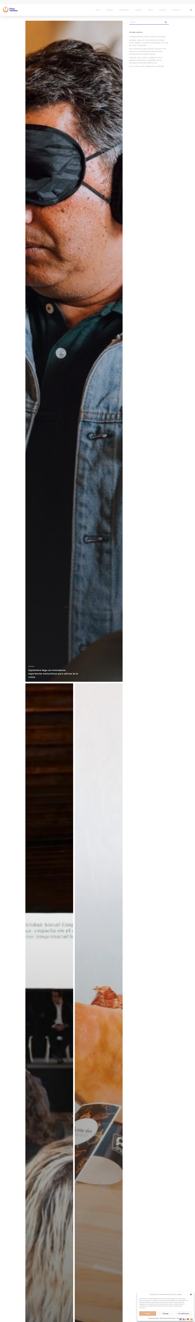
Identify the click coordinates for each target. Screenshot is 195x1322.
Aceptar (147, 1313)
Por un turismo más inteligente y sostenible (146, 66)
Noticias (31, 666)
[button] (191, 1294)
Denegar (165, 1313)
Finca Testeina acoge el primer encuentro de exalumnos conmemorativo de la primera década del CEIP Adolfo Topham (147, 51)
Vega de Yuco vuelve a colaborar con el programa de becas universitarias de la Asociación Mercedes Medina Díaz (145, 60)
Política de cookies (153, 1318)
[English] (181, 1319)
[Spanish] (191, 1319)
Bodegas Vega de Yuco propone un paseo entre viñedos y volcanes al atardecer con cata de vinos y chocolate (148, 43)
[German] (188, 1319)
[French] (184, 1319)
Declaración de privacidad (168, 1318)
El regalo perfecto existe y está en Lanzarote (147, 36)
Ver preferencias (183, 1313)
